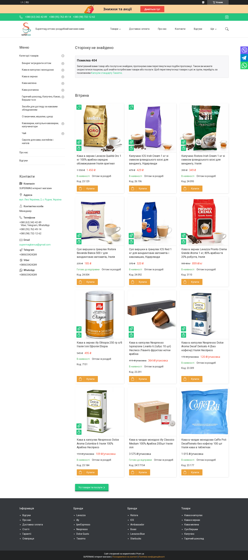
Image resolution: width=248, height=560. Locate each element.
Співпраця (28, 538)
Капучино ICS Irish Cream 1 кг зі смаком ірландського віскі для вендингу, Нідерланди (148, 159)
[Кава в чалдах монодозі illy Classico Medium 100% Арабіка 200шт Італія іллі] (151, 411)
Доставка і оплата (139, 29)
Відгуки (198, 29)
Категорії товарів (28, 55)
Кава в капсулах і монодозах (38, 69)
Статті (25, 529)
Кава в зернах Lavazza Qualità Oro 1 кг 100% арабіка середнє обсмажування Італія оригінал (99, 159)
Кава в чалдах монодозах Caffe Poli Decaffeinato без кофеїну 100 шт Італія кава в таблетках (203, 443)
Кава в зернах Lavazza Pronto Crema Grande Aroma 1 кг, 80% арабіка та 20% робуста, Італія (204, 253)
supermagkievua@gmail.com (35, 244)
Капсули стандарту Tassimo (106, 73)
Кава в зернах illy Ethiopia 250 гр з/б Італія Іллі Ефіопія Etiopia (99, 344)
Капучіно (189, 533)
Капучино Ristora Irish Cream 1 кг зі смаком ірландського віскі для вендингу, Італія (203, 159)
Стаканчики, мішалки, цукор (37, 116)
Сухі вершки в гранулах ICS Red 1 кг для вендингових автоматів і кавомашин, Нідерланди (150, 253)
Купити (90, 188)
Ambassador (137, 524)
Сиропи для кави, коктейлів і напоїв (37, 141)
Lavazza (81, 515)
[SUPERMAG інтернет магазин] (26, 29)
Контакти (180, 29)
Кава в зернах (30, 76)
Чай (24, 133)
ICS (132, 520)
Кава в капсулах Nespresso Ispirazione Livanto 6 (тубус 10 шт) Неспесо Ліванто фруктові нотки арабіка (150, 348)
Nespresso (82, 529)
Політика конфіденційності (152, 557)
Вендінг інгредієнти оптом (36, 63)
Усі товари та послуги (90, 487)
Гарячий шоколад (194, 538)
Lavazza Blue (137, 533)
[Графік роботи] (226, 17)
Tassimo (81, 538)
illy (77, 520)
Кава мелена (29, 83)
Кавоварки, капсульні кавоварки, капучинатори (40, 125)
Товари (114, 29)
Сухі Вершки (191, 529)
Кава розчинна (30, 89)
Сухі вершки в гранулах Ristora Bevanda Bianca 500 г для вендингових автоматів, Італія (96, 253)
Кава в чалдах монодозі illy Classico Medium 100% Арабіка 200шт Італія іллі (151, 443)
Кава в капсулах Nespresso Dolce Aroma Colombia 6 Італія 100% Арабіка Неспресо (98, 443)
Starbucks (135, 538)
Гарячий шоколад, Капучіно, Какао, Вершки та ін (41, 98)
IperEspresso (83, 524)
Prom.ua (140, 554)
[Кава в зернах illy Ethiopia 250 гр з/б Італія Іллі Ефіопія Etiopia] (99, 314)
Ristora (134, 515)
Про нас (162, 29)
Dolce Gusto (82, 533)
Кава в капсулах (193, 515)
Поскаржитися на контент (125, 557)
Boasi (133, 529)
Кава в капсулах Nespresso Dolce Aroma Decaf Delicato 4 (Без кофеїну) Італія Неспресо (202, 346)
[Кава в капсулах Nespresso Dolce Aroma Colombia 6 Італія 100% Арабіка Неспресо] (99, 411)
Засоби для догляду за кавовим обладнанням (40, 108)
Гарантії (26, 533)
